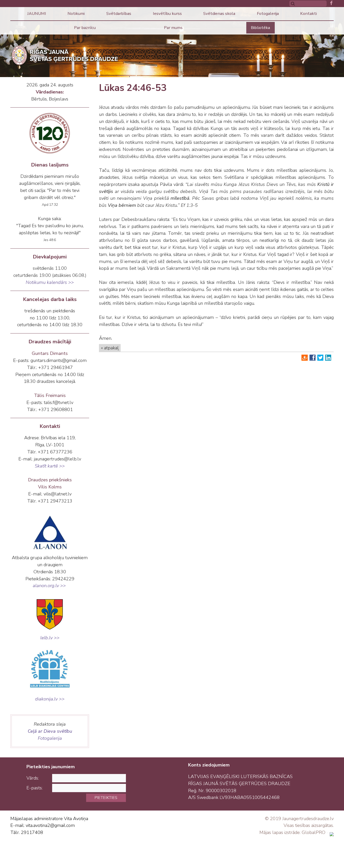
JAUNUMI (36, 13)
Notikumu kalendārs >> (50, 282)
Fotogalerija (268, 13)
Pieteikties (105, 797)
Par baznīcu (85, 27)
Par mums (173, 27)
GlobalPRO (313, 832)
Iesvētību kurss (167, 13)
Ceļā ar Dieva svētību (50, 731)
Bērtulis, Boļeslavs (49, 99)
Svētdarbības (118, 13)
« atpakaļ (110, 348)
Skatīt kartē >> (50, 466)
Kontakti (308, 13)
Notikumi (76, 13)
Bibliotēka (260, 27)
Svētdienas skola (219, 13)
